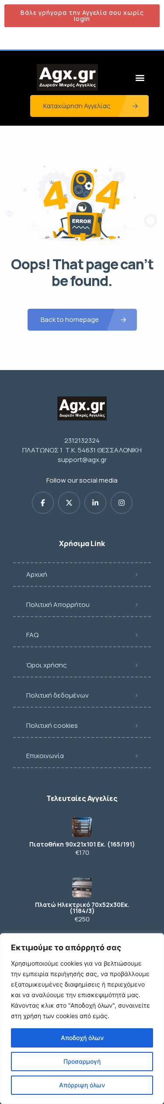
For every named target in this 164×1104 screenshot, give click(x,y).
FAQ (32, 634)
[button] (140, 77)
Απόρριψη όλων (82, 1085)
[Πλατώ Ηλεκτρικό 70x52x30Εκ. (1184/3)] (82, 887)
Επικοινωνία (45, 755)
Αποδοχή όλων (82, 1037)
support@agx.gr (82, 459)
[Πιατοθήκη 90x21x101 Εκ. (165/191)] (82, 827)
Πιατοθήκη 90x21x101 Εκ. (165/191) (82, 844)
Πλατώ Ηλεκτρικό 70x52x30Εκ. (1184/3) (82, 908)
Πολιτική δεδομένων (57, 695)
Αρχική (36, 574)
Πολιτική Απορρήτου (58, 604)
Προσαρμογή (82, 1061)
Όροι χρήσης (46, 665)
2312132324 (82, 440)
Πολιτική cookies (52, 725)
